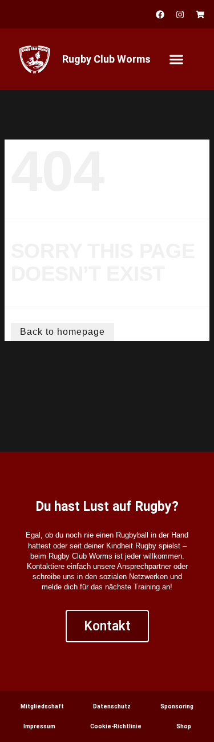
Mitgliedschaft (42, 706)
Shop (183, 726)
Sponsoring (176, 706)
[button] (176, 59)
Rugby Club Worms (106, 59)
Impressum (39, 726)
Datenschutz (112, 706)
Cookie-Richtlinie (116, 726)
